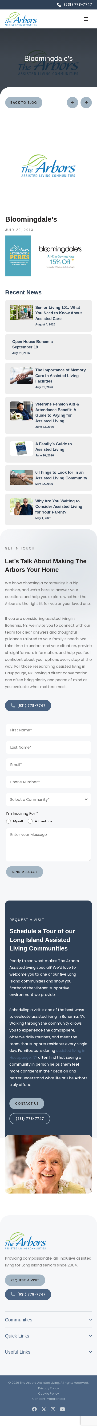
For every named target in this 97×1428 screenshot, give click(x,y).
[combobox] (48, 799)
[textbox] (44, 799)
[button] (86, 19)
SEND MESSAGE (25, 871)
